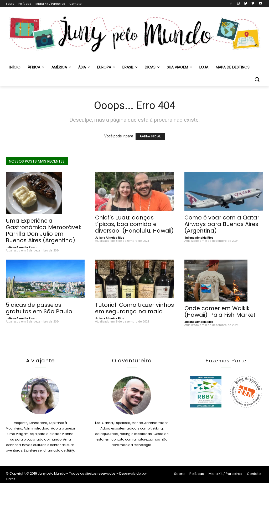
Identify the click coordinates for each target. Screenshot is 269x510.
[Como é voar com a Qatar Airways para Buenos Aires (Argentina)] (223, 191)
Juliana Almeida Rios (20, 247)
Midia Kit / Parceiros (50, 4)
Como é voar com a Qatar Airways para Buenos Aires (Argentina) (221, 224)
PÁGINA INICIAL (150, 136)
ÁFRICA (34, 67)
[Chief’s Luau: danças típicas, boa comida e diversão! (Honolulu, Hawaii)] (134, 191)
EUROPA (104, 67)
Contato (75, 4)
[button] (257, 79)
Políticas (24, 4)
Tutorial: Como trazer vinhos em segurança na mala (134, 308)
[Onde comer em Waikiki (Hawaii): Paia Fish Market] (223, 281)
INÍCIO (14, 67)
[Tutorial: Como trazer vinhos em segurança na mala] (134, 279)
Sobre (10, 4)
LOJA (203, 67)
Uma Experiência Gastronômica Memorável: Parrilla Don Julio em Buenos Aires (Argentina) (43, 230)
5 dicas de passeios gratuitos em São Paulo (39, 308)
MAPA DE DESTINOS (233, 67)
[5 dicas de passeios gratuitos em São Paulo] (45, 279)
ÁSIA (82, 67)
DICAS (150, 67)
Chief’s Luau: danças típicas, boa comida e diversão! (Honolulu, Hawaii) (134, 224)
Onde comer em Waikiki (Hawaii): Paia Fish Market (220, 311)
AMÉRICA (59, 67)
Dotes (10, 479)
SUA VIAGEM (177, 67)
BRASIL (127, 67)
